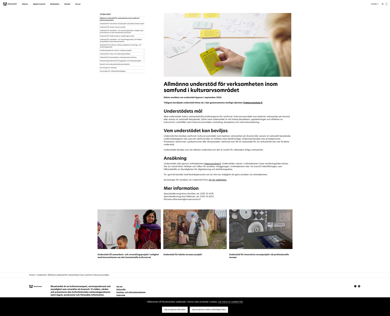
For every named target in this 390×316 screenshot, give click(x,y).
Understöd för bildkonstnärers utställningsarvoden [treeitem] (117, 36)
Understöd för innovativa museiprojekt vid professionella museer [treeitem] (122, 24)
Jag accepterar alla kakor (175, 310)
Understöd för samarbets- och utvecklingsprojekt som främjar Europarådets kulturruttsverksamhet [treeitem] (121, 40)
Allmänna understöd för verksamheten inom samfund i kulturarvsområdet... (79, 275)
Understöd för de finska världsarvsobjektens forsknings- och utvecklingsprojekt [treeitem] (120, 46)
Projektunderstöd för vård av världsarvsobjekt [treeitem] (116, 50)
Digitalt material (39, 4)
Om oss (78, 4)
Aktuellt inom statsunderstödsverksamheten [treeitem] (115, 64)
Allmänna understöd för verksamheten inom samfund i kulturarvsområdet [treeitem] (119, 19)
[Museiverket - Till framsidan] (10, 4)
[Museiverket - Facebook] (355, 286)
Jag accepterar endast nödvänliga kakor (209, 310)
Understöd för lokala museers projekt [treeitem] (112, 27)
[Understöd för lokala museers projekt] (195, 229)
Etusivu (32, 275)
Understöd (105, 14)
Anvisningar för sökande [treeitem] (108, 68)
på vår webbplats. (218, 180)
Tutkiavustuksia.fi (252, 103)
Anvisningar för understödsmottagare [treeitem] (112, 71)
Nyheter (25, 4)
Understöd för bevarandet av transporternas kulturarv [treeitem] (118, 57)
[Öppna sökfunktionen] (382, 4)
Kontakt (67, 4)
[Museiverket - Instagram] (359, 286)
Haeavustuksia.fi (212, 164)
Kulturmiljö (121, 289)
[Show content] (142, 49)
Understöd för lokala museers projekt (182, 255)
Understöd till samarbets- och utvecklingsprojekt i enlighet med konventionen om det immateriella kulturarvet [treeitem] (121, 31)
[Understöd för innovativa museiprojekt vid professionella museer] (260, 229)
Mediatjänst (54, 4)
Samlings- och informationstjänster (131, 292)
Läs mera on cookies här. (230, 302)
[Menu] (386, 4)
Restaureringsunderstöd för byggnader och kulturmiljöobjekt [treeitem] (120, 61)
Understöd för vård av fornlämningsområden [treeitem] (115, 54)
